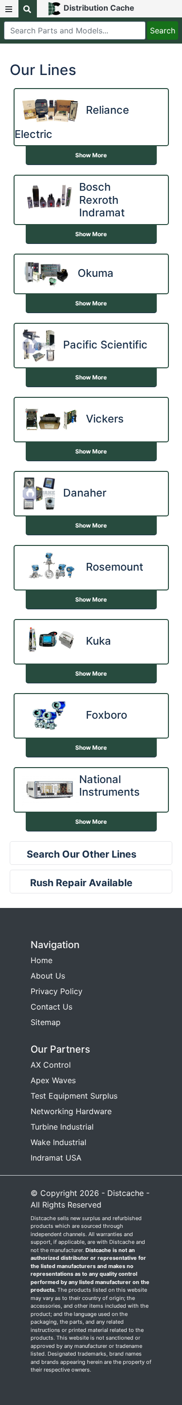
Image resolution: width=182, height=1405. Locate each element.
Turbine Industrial (62, 1127)
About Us (48, 976)
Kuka (98, 641)
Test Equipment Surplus (74, 1096)
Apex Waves (53, 1080)
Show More (91, 155)
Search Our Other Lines (81, 854)
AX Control (51, 1065)
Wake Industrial (58, 1142)
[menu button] (9, 8)
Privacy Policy (57, 991)
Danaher (84, 492)
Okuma (96, 273)
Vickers (105, 418)
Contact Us (51, 1007)
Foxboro (106, 715)
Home (41, 960)
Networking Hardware (71, 1111)
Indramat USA (56, 1158)
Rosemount (114, 566)
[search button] (27, 8)
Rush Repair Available (81, 883)
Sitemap (46, 1022)
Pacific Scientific (105, 344)
